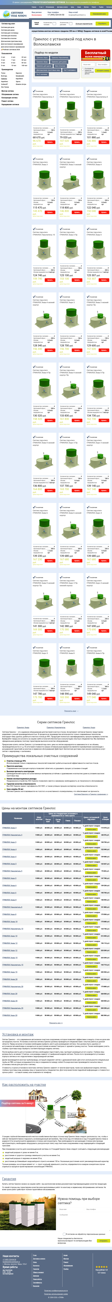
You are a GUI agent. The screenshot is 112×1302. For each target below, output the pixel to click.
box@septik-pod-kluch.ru (77, 15)
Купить (50, 142)
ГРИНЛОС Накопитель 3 (12, 835)
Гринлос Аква (42, 62)
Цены (72, 7)
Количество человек (48, 23)
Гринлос (4, 79)
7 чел (13, 60)
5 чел (3, 65)
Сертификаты (37, 1282)
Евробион (19, 79)
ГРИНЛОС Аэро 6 (9, 893)
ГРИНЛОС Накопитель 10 (12, 929)
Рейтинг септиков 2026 (11, 49)
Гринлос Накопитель (60, 58)
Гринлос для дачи (44, 66)
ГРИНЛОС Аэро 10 (9, 936)
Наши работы (37, 1279)
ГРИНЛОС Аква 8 (9, 900)
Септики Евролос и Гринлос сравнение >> (91, 794)
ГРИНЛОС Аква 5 (9, 864)
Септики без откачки (8, 38)
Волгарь (4, 76)
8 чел (13, 63)
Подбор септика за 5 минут (18, 1103)
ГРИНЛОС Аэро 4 (9, 857)
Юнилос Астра (21, 84)
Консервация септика (10, 98)
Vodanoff (4, 84)
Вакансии (36, 1286)
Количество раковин (64, 23)
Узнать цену (91, 829)
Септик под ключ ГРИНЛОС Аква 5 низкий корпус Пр (43, 583)
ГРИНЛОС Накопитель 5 (12, 871)
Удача (18, 81)
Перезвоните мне (99, 14)
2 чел (3, 57)
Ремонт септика (7, 101)
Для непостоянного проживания (13, 47)
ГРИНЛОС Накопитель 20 (12, 987)
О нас (35, 1255)
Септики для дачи (7, 27)
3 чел (3, 60)
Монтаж (86, 7)
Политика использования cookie (56, 1294)
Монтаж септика (8, 91)
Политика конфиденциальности (56, 1291)
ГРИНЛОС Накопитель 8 (12, 907)
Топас (3, 73)
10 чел (13, 65)
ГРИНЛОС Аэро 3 (9, 842)
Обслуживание (50, 7)
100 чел (24, 65)
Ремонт (94, 7)
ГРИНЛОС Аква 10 (9, 922)
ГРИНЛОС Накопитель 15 (12, 965)
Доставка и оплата (62, 7)
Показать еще (70, 711)
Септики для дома (8, 30)
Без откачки (60, 66)
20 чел (24, 57)
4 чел (3, 63)
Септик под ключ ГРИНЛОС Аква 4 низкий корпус (43, 302)
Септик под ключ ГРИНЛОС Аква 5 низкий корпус (43, 442)
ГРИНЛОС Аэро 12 (9, 950)
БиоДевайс (20, 76)
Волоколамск (37, 15)
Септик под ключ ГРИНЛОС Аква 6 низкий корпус (70, 512)
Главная (34, 7)
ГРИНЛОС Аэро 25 (9, 1015)
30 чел (24, 60)
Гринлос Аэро (42, 58)
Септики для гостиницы (9, 33)
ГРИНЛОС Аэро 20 (9, 994)
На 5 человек (42, 74)
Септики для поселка (9, 36)
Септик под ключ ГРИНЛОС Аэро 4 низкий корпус (97, 583)
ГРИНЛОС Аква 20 (9, 979)
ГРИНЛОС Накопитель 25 (12, 1008)
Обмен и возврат (38, 1272)
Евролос (19, 73)
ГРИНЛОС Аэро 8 (9, 914)
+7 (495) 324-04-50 (56, 15)
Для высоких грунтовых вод (11, 41)
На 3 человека (70, 70)
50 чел (24, 63)
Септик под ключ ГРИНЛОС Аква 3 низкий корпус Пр (97, 302)
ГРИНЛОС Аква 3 (9, 828)
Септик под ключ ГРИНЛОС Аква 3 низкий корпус (70, 164)
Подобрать (102, 23)
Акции (79, 7)
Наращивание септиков (10, 104)
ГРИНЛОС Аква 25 (9, 1001)
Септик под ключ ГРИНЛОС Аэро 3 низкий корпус (97, 442)
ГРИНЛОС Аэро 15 (9, 972)
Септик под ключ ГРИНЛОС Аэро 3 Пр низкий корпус (69, 583)
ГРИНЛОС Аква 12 (9, 943)
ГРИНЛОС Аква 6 (9, 886)
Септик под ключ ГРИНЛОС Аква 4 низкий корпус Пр (70, 372)
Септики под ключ (8, 24)
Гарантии (36, 1269)
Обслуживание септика (10, 94)
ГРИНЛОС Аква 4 (9, 849)
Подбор (101, 7)
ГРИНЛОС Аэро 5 (9, 878)
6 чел (13, 57)
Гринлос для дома (59, 62)
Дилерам (36, 1276)
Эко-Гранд (5, 87)
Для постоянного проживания (12, 44)
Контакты (109, 7)
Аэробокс (4, 81)
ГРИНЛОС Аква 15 (9, 958)
